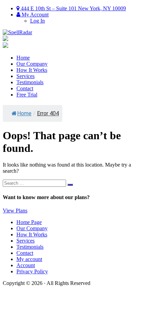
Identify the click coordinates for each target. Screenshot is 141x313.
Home (23, 58)
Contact (24, 88)
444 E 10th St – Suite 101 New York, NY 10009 (73, 8)
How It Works (31, 70)
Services (25, 76)
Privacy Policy (32, 271)
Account (25, 265)
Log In (37, 21)
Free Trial (26, 94)
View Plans (15, 210)
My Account (34, 14)
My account (29, 259)
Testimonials (29, 82)
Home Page (29, 222)
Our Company (32, 64)
